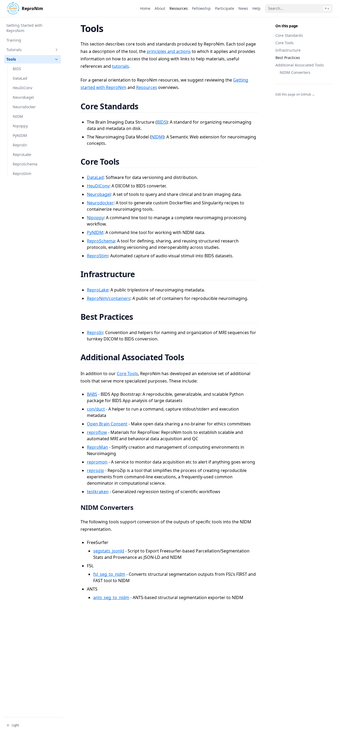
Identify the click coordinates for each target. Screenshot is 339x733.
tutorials (120, 66)
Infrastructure (288, 50)
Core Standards (289, 35)
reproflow (97, 432)
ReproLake (97, 290)
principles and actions (169, 51)
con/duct (96, 409)
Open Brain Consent (107, 424)
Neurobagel (99, 194)
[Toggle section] (56, 49)
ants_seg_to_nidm (111, 597)
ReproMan (97, 447)
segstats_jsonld (108, 551)
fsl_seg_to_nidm (109, 574)
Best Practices (287, 57)
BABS (92, 394)
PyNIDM (95, 232)
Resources (146, 87)
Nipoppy (95, 218)
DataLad (95, 177)
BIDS (161, 122)
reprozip (95, 470)
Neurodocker (100, 203)
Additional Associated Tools (299, 65)
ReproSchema (101, 241)
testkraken (98, 491)
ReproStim (97, 256)
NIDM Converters (295, 72)
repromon (97, 462)
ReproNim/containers (108, 298)
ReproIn (95, 332)
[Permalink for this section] (144, 106)
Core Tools (284, 42)
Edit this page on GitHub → (295, 94)
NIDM (157, 137)
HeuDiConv (98, 186)
